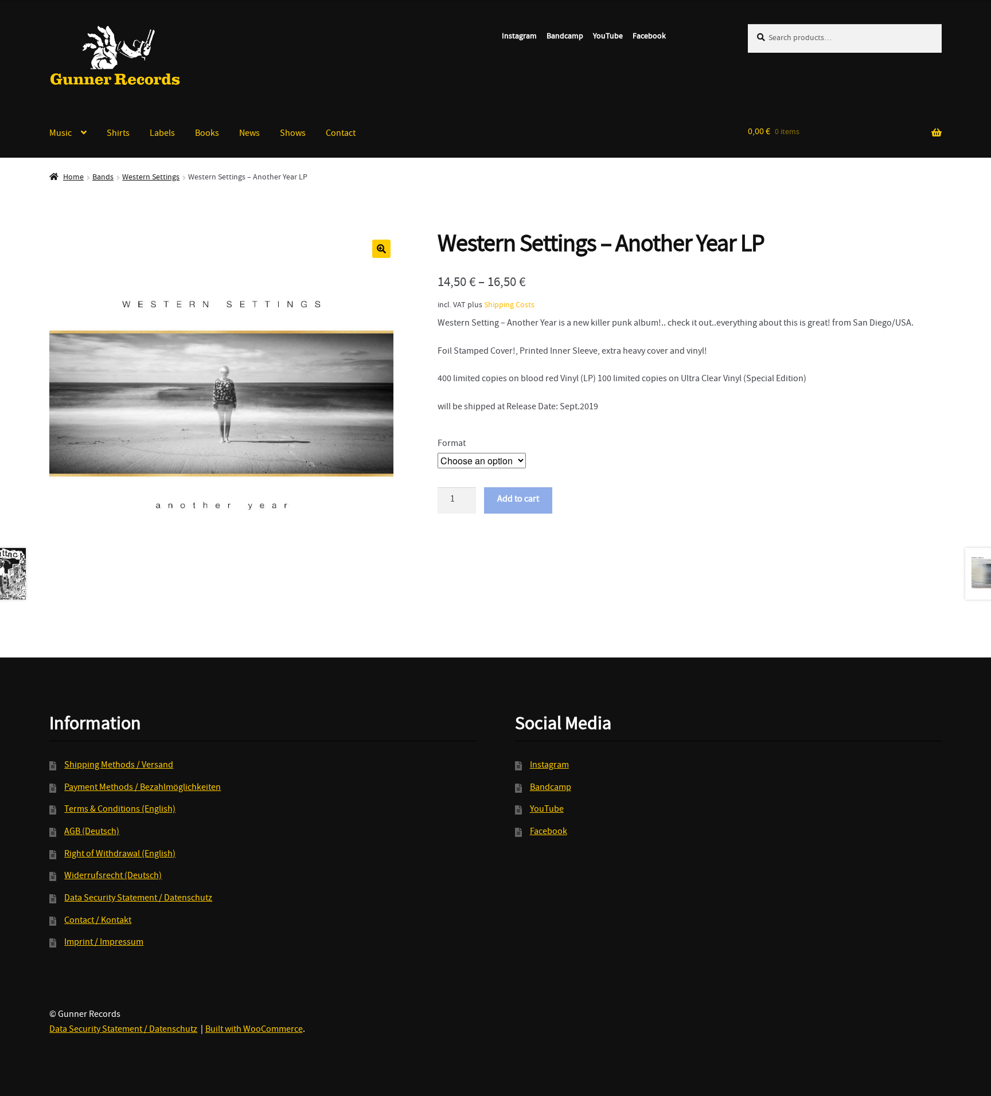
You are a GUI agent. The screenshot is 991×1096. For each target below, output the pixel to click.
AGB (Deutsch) (91, 832)
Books (207, 134)
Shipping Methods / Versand (118, 766)
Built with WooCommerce (254, 1030)
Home (73, 177)
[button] (381, 249)
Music (60, 134)
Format (452, 444)
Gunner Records (115, 55)
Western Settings (151, 177)
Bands (103, 177)
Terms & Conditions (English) (119, 810)
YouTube (608, 36)
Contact (341, 134)
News (249, 134)
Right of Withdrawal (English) (119, 855)
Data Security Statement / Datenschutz (138, 899)
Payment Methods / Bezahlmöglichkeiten (142, 788)
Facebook (649, 36)
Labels (162, 134)
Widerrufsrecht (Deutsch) (113, 876)
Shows (293, 134)
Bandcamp (565, 36)
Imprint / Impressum (103, 943)
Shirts (118, 134)
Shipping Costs (509, 305)
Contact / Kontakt (97, 921)
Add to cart (518, 500)
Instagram (519, 36)
